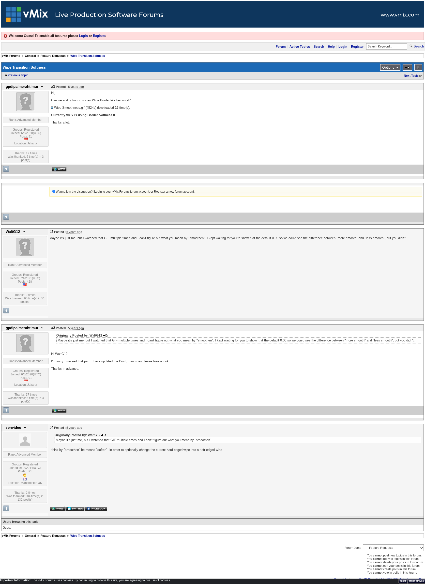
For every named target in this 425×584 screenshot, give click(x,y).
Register (99, 36)
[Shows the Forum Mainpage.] (27, 16)
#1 (53, 87)
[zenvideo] (25, 444)
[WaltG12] (25, 255)
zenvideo (13, 428)
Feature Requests (53, 56)
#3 (53, 328)
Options (388, 67)
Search (319, 46)
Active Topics (299, 46)
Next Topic (411, 75)
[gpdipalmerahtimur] (25, 110)
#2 (51, 232)
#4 (51, 428)
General (30, 56)
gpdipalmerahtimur (22, 87)
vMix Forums (11, 56)
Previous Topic (18, 75)
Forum (281, 46)
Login (83, 36)
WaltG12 (13, 232)
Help (331, 46)
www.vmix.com (400, 15)
